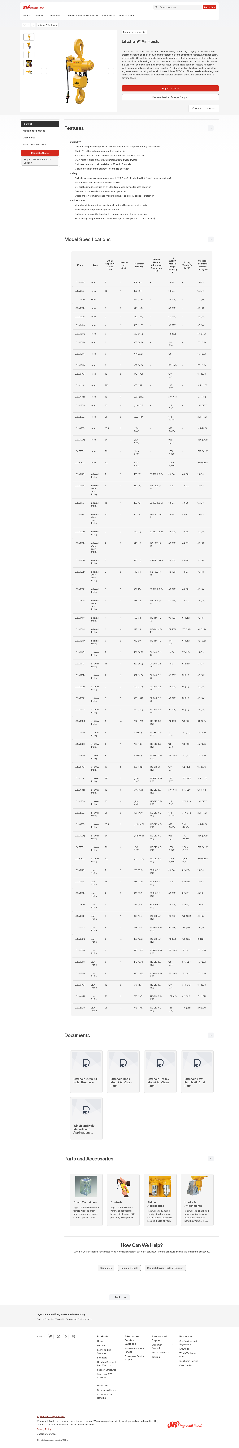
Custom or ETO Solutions (104, 1376)
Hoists (100, 1341)
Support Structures (106, 1369)
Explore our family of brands (51, 1416)
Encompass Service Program (134, 1358)
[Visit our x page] (58, 1336)
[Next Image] (111, 71)
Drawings (184, 1348)
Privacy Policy (44, 1429)
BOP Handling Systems (104, 1352)
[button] (141, 128)
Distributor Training (188, 1361)
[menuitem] (27, 15)
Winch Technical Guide (187, 1355)
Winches (101, 1345)
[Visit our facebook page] (65, 1336)
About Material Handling (104, 1396)
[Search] (156, 7)
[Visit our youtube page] (51, 1336)
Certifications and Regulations (188, 1343)
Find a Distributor (160, 1352)
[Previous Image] (44, 71)
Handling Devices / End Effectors (106, 1364)
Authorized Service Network (134, 1350)
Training (156, 1357)
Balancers (102, 1357)
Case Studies (186, 1365)
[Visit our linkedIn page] (73, 1336)
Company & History (106, 1390)
